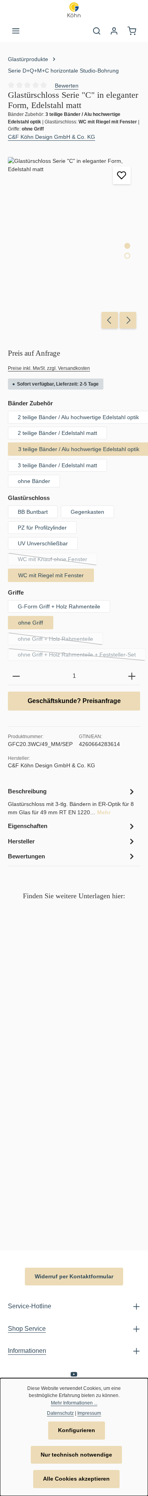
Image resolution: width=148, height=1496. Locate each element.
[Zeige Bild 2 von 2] (127, 256)
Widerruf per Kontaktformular (74, 1276)
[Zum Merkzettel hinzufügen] (122, 175)
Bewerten (67, 85)
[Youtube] (74, 1376)
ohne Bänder (34, 481)
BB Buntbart (33, 512)
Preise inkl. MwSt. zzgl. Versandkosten (49, 368)
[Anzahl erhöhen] (132, 676)
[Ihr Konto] (114, 31)
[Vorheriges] (109, 320)
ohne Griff (30, 622)
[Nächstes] (128, 320)
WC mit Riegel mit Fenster (51, 575)
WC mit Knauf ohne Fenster (57, 560)
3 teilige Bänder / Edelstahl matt (57, 465)
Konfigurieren (76, 1430)
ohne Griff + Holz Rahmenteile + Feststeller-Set (82, 656)
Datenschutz (60, 1413)
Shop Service (27, 1328)
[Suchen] (97, 31)
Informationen (27, 1350)
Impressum (89, 1413)
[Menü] (16, 31)
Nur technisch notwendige (76, 1454)
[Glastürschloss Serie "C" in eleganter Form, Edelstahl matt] (74, 244)
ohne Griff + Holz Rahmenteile (60, 640)
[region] (74, 244)
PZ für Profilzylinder (42, 527)
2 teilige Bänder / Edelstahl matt (57, 433)
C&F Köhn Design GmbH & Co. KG (51, 137)
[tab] (72, 801)
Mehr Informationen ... (74, 1403)
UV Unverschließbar (43, 543)
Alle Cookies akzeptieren (76, 1478)
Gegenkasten (87, 512)
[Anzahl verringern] (16, 676)
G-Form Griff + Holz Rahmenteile (59, 606)
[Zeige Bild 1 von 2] (127, 246)
